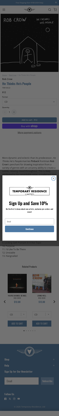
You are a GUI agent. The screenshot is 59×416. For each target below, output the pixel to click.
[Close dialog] (53, 178)
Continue (30, 229)
